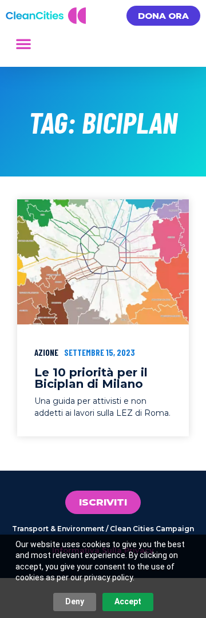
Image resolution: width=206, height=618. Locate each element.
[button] (23, 43)
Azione (46, 352)
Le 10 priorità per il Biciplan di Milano (91, 378)
